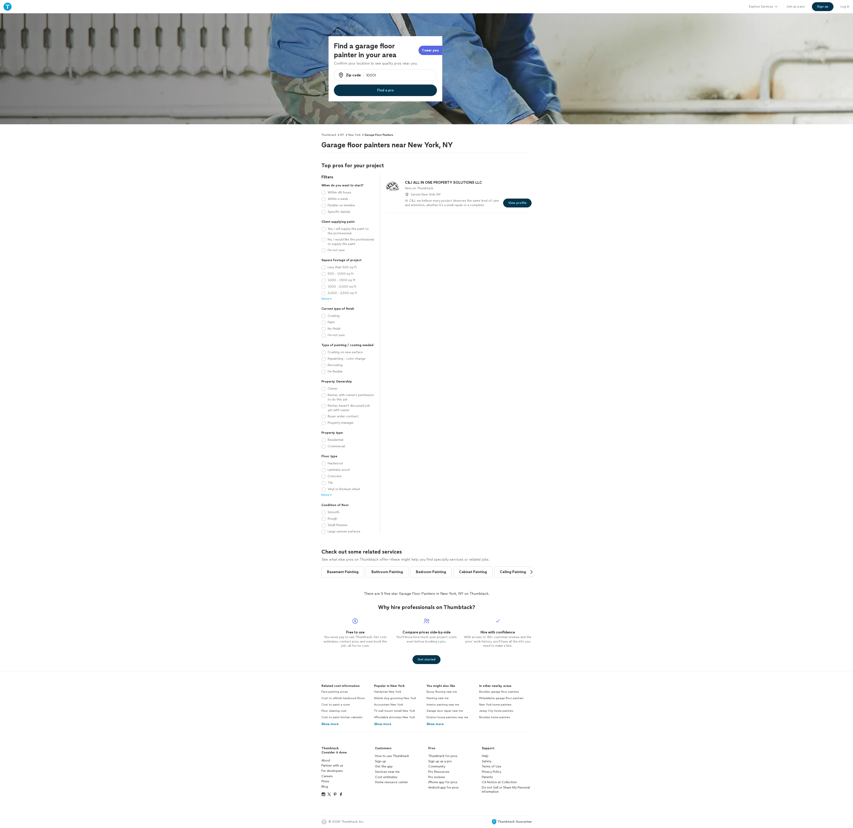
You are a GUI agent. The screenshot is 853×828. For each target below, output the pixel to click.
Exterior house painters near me (447, 717)
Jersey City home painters (496, 710)
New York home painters (495, 704)
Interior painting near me (442, 704)
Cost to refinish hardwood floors (343, 698)
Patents (487, 777)
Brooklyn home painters (494, 717)
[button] (531, 572)
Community (436, 766)
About (325, 760)
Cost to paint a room (335, 704)
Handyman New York (387, 691)
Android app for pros (443, 787)
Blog (324, 787)
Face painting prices (334, 691)
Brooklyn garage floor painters (499, 691)
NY (342, 134)
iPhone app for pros (442, 782)
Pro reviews (436, 777)
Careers (327, 776)
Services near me (387, 772)
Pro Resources (438, 772)
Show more (330, 724)
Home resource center (391, 782)
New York (354, 134)
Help (485, 756)
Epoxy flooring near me (441, 691)
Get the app (384, 766)
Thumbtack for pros (442, 756)
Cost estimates (386, 777)
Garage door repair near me (444, 710)
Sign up (380, 761)
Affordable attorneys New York (394, 717)
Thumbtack (328, 134)
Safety (486, 761)
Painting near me (437, 698)
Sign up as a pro (440, 761)
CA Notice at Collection (499, 782)
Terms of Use (491, 766)
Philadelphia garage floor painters (501, 698)
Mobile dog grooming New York (395, 698)
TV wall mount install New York (394, 710)
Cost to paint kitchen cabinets (341, 717)
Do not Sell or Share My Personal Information (506, 790)
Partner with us (332, 765)
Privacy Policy (491, 772)
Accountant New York (388, 704)
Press (325, 781)
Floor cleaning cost (334, 710)
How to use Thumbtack (392, 756)
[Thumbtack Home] (7, 6)
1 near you (430, 50)
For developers (332, 771)
